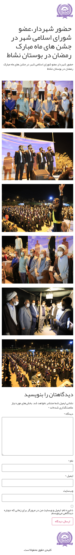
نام (70, 460)
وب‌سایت (68, 490)
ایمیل (69, 475)
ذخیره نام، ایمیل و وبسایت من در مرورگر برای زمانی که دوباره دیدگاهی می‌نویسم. (38, 512)
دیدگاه (68, 413)
